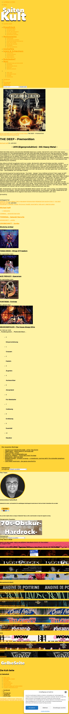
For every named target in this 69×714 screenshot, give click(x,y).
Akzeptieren (32, 707)
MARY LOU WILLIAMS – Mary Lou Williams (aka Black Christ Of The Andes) (30, 547)
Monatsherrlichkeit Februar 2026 (13, 622)
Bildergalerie (10, 57)
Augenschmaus (11, 54)
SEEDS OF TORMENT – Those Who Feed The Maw (20, 455)
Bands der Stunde (12, 44)
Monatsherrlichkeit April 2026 (12, 606)
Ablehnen (45, 707)
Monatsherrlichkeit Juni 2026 (12, 590)
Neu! (5, 61)
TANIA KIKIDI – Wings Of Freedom (13, 251)
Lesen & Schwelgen (13, 51)
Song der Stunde (11, 33)
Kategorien (5, 469)
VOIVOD (3, 656)
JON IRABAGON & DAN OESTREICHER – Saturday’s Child (22, 579)
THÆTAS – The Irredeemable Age (16, 454)
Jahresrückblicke (12, 46)
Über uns (9, 72)
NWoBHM (23, 201)
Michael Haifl (4, 143)
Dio (7, 201)
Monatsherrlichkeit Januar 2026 (13, 630)
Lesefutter (10, 52)
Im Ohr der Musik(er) (13, 31)
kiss (9, 201)
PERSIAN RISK (30, 201)
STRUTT (51, 201)
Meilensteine (10, 36)
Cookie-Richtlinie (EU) (10, 687)
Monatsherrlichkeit (12, 34)
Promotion (10, 76)
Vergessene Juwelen (13, 39)
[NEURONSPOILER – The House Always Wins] (16, 323)
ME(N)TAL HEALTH (11, 68)
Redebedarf (9, 59)
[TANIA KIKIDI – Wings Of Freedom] (9, 247)
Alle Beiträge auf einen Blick (15, 63)
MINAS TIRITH (15, 201)
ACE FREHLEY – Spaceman (10, 276)
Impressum (7, 684)
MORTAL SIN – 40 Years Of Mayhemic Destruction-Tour (22, 648)
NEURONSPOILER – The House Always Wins (17, 327)
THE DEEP (58, 201)
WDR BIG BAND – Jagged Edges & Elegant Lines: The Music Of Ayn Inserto (29, 563)
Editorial (9, 67)
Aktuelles (9, 64)
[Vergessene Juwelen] (21, 534)
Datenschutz (7, 683)
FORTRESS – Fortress (8, 302)
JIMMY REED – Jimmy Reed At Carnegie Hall (19, 451)
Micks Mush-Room (12, 66)
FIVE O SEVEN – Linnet (12, 453)
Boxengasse (10, 55)
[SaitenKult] (13, 21)
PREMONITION (39, 201)
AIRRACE (3, 201)
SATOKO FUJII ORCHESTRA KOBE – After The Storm (21, 450)
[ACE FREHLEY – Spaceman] (9, 273)
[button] (65, 692)
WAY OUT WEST (6, 641)
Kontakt (9, 75)
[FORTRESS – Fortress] (9, 298)
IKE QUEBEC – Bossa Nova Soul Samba (15, 571)
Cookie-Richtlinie (45, 711)
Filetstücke (10, 38)
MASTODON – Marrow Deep (14, 457)
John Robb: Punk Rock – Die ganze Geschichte (20, 461)
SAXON (46, 201)
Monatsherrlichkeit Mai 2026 (12, 598)
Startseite (4, 133)
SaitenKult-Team (11, 74)
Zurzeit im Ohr (11, 30)
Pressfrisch (9, 27)
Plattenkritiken (11, 28)
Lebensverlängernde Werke (15, 41)
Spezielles (10, 45)
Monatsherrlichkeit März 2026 (12, 614)
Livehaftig (8, 49)
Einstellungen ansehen (59, 707)
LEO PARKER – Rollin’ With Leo (12, 555)
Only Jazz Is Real (11, 42)
